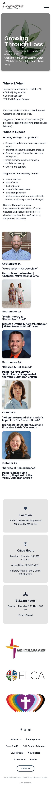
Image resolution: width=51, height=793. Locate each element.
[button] (46, 6)
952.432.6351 (32, 565)
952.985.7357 (25, 574)
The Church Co (25, 783)
